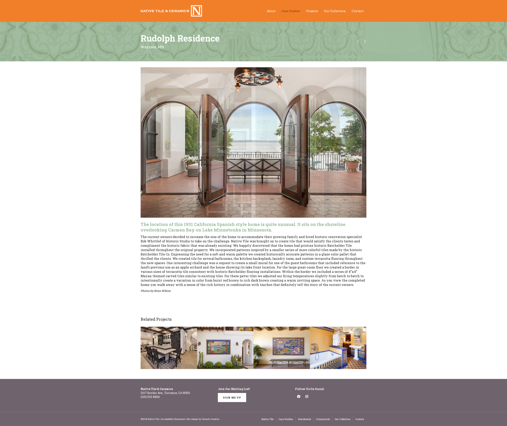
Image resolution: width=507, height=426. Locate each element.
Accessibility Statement (173, 418)
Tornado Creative (210, 418)
